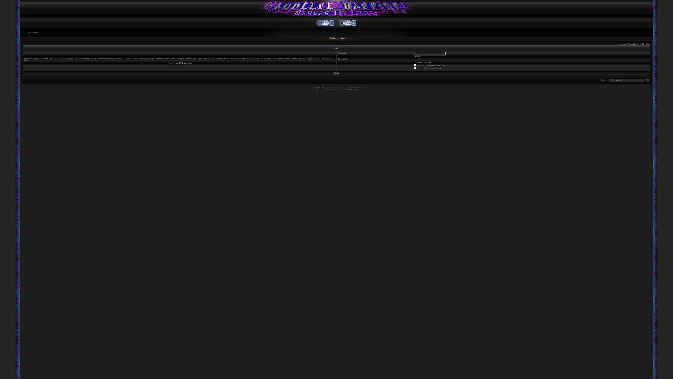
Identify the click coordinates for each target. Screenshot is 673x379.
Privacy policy (186, 63)
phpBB (324, 87)
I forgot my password (422, 62)
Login (343, 38)
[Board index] (336, 8)
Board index (33, 33)
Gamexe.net (352, 89)
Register (333, 38)
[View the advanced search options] (347, 23)
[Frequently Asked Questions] (325, 23)
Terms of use (173, 63)
